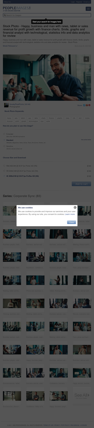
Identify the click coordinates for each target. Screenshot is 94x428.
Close (71, 222)
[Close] (75, 207)
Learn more (70, 214)
